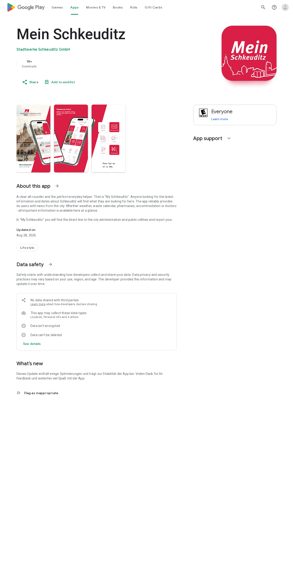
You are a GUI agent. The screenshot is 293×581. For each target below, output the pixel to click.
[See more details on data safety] (32, 343)
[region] (108, 64)
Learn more (38, 304)
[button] (33, 138)
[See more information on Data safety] (50, 264)
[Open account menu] (285, 7)
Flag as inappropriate (37, 393)
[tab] (57, 7)
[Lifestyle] (27, 247)
